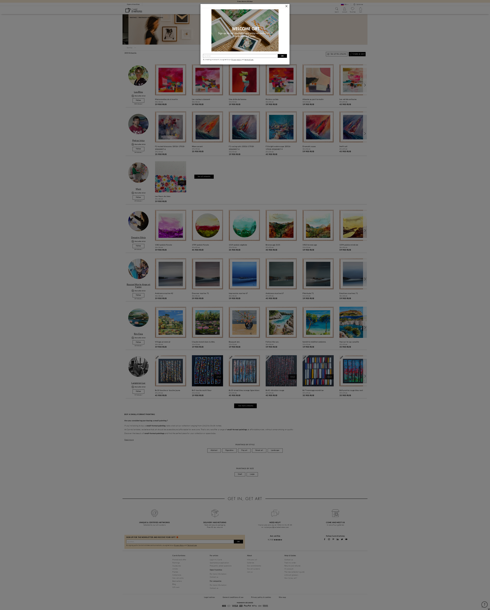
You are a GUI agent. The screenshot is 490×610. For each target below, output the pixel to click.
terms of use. (249, 60)
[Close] (286, 6)
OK (282, 56)
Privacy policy (236, 60)
